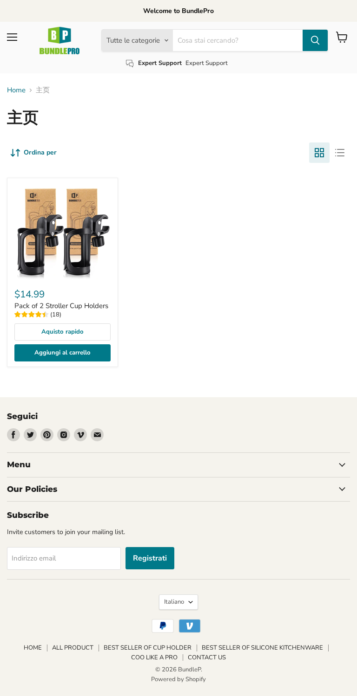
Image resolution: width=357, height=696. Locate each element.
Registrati (150, 558)
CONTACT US (207, 657)
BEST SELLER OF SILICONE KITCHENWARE (262, 648)
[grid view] (319, 152)
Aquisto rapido (62, 332)
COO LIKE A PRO (154, 657)
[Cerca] (315, 40)
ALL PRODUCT (72, 648)
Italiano (174, 602)
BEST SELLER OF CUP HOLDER (148, 648)
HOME (33, 648)
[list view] (340, 152)
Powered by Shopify (178, 679)
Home (16, 90)
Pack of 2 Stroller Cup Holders (61, 305)
